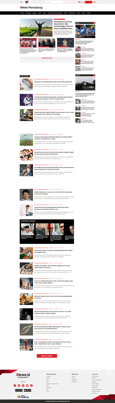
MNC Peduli (94, 393)
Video (83, 13)
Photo (78, 13)
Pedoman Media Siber (97, 380)
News (39, 13)
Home (22, 13)
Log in (81, 2)
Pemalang (28, 13)
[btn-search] (63, 2)
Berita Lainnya (46, 356)
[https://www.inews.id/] (31, 8)
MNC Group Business (96, 389)
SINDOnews (74, 380)
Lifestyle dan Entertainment (55, 13)
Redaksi (93, 378)
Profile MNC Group (96, 391)
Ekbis (65, 13)
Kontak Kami (94, 387)
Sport (44, 13)
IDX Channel (74, 381)
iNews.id (73, 376)
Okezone (74, 378)
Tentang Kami (95, 376)
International (72, 13)
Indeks (88, 13)
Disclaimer (94, 381)
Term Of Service (95, 383)
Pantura (34, 13)
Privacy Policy (95, 385)
